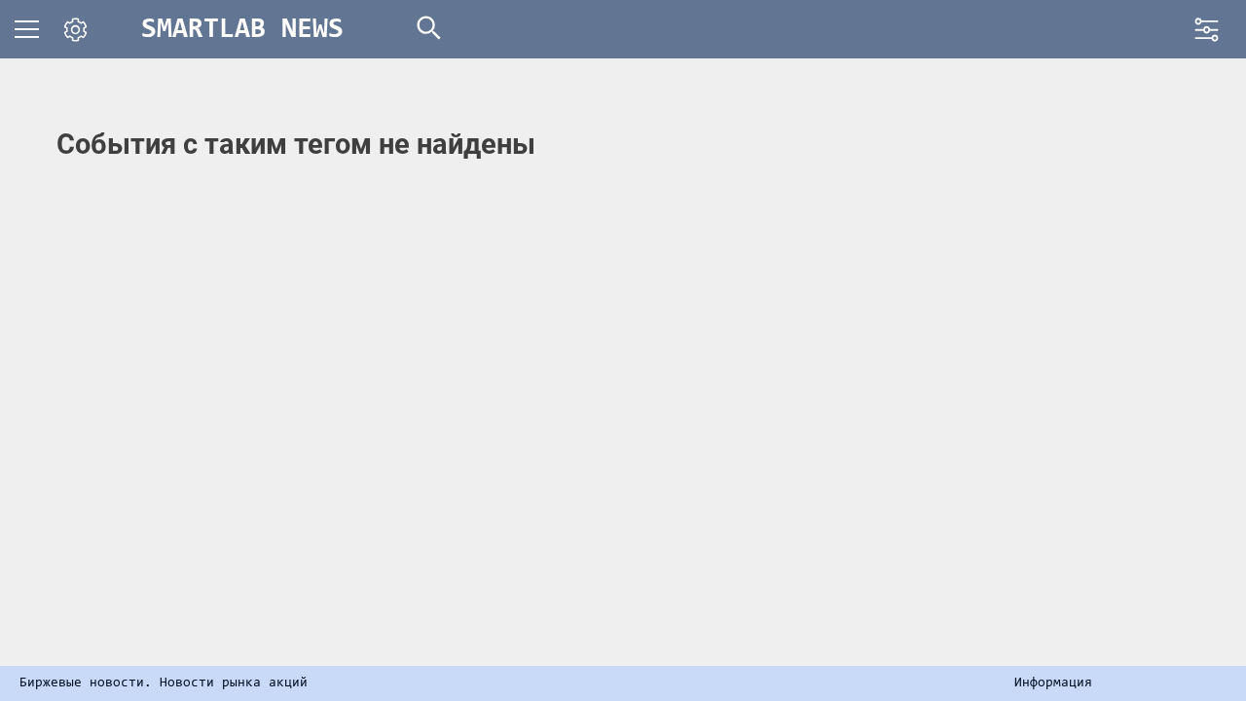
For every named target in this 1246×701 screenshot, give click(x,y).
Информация (1053, 683)
